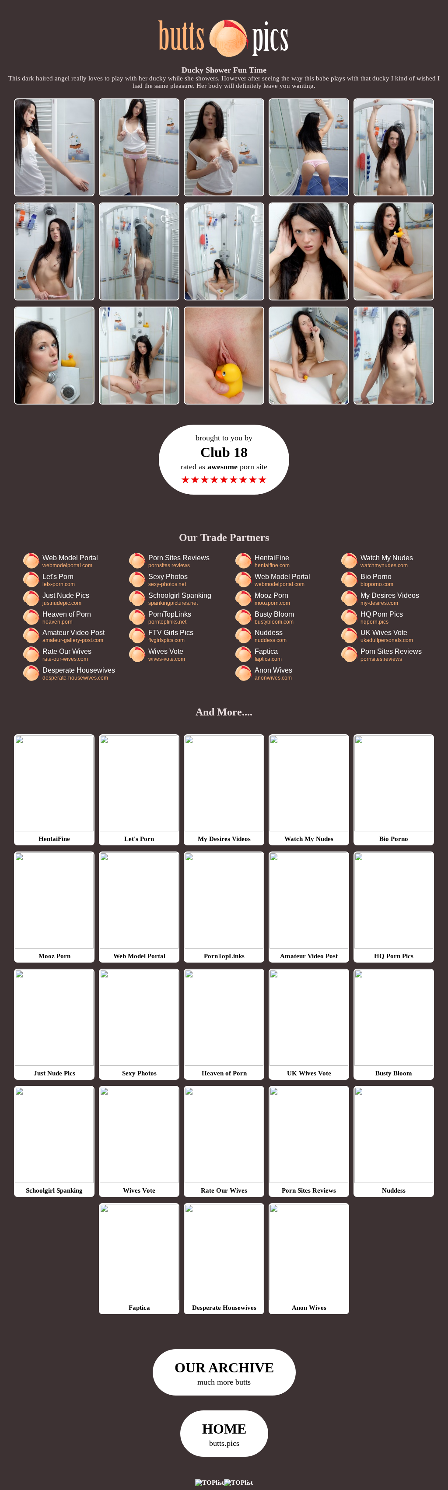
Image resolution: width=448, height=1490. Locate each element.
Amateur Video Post (73, 636)
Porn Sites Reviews (179, 561)
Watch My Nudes (386, 561)
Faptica (268, 655)
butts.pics (224, 1434)
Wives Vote (166, 655)
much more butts (224, 1373)
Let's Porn (58, 580)
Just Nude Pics (65, 599)
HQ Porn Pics (381, 618)
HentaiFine (272, 561)
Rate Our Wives (66, 655)
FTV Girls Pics (170, 636)
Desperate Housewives (78, 673)
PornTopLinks (169, 618)
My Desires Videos (389, 599)
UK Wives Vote (386, 636)
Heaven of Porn (66, 618)
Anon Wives (273, 673)
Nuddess (271, 636)
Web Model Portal (70, 561)
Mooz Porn (272, 599)
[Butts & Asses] (224, 61)
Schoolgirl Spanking (179, 599)
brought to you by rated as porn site (224, 459)
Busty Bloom (274, 618)
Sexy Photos (168, 580)
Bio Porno (376, 580)
